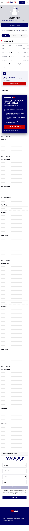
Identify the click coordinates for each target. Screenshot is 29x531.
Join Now (14, 497)
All (6, 35)
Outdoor (23, 35)
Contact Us (6, 517)
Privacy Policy (14, 517)
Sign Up (22, 2)
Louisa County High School (8, 20)
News (24, 30)
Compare (14, 487)
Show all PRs (4, 68)
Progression (9, 30)
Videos (17, 30)
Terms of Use (22, 517)
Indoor (14, 35)
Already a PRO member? (11, 130)
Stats (3, 30)
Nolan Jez (23, 514)
